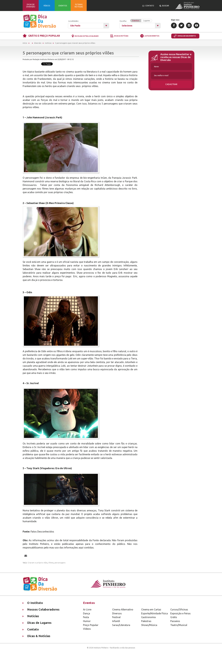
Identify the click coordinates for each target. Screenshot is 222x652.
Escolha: (135, 21)
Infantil (116, 621)
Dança (86, 613)
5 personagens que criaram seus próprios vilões (75, 43)
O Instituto (35, 603)
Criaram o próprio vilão (38, 563)
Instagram (189, 25)
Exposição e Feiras (180, 613)
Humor (87, 621)
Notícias (48, 43)
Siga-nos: (175, 20)
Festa (86, 617)
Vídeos (87, 628)
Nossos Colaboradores (43, 609)
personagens (60, 563)
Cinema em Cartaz (151, 609)
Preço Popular (90, 625)
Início (25, 43)
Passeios (175, 621)
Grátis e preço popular (44, 35)
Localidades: (73, 21)
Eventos (135, 21)
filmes (51, 563)
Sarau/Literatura (121, 625)
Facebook (174, 25)
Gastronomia (148, 617)
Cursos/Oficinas (179, 609)
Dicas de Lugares (39, 622)
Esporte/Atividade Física (154, 613)
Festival (116, 617)
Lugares (146, 21)
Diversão (37, 43)
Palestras (146, 621)
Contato (33, 629)
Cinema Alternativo (122, 609)
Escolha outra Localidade (86, 36)
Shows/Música (149, 625)
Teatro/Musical (178, 625)
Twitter (181, 25)
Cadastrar (171, 84)
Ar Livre (87, 609)
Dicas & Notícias (121, 36)
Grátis (173, 617)
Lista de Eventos (151, 36)
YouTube (196, 25)
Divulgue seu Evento (187, 36)
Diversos (117, 613)
